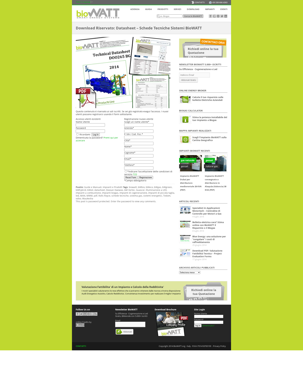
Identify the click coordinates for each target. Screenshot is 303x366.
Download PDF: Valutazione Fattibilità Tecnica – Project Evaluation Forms (207, 253)
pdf (95, 195)
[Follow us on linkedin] (225, 16)
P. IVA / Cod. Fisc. (133, 134)
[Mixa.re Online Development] (80, 325)
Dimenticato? (208, 325)
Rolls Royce (104, 195)
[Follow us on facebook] (210, 16)
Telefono (129, 164)
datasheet (99, 190)
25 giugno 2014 (199, 245)
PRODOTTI (162, 9)
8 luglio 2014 (198, 230)
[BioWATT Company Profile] (171, 335)
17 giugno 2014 (199, 259)
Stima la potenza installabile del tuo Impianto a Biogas (209, 119)
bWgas (157, 187)
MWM (89, 195)
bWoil (90, 190)
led (77, 195)
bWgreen (167, 187)
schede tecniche (120, 195)
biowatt (133, 187)
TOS (135, 174)
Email (127, 158)
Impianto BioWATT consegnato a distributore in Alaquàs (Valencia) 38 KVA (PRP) (215, 183)
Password (81, 127)
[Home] (98, 19)
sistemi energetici (152, 195)
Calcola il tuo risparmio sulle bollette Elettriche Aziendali (207, 98)
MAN (82, 195)
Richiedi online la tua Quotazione (203, 51)
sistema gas (136, 195)
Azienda (129, 127)
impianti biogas (110, 192)
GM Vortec (129, 190)
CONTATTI (81, 346)
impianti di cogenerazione (133, 192)
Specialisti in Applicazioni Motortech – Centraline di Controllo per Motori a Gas (206, 210)
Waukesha (87, 198)
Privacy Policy (219, 346)
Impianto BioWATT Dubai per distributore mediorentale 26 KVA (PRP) (191, 183)
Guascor (140, 190)
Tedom (166, 195)
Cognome (129, 152)
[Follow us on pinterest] (218, 16)
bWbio (141, 187)
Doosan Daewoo (114, 190)
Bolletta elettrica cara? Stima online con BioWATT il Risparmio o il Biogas (208, 225)
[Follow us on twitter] (222, 16)
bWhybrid (81, 190)
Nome (128, 146)
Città (127, 140)
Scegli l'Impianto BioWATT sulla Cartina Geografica (209, 139)
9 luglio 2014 (198, 216)
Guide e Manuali (93, 187)
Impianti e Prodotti (112, 187)
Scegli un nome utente (136, 121)
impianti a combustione (88, 192)
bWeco (149, 187)
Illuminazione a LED (156, 190)
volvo (78, 198)
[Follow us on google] (214, 16)
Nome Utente (83, 121)
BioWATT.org (179, 346)
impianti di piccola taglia (161, 192)
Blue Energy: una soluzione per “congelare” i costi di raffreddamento (209, 239)
